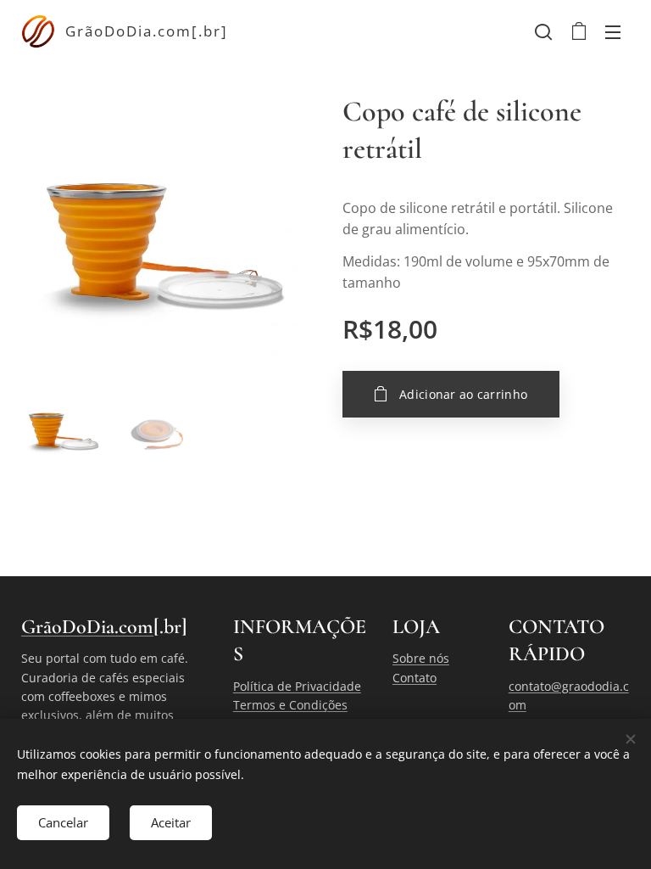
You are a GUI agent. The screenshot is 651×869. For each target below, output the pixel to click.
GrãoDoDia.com (87, 626)
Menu (613, 31)
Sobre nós (420, 658)
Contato (414, 678)
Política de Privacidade (297, 686)
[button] (543, 31)
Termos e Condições (290, 705)
